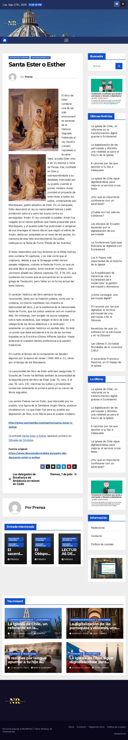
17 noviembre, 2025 (21, 633)
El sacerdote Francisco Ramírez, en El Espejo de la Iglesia (106, 362)
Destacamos (104, 620)
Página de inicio (96, 727)
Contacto (96, 536)
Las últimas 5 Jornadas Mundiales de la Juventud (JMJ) (106, 347)
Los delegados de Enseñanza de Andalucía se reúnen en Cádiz (26, 479)
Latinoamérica (43, 620)
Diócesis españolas (41, 58)
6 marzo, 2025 (80, 633)
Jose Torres (100, 633)
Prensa (28, 76)
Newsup (45, 729)
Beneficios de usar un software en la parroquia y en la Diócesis (106, 332)
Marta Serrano (42, 668)
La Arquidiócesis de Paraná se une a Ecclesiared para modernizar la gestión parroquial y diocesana (105, 279)
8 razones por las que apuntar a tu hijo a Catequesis (104, 167)
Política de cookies (102, 544)
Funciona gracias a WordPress (17, 729)
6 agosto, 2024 (81, 668)
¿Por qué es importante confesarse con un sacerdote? (105, 200)
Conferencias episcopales (21, 620)
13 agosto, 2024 (20, 668)
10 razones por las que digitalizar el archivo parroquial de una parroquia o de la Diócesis (105, 313)
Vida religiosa (29, 654)
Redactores (98, 527)
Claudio (40, 633)
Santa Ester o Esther (34, 435)
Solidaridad (14, 654)
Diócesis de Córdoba (19, 58)
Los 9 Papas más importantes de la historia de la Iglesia (106, 261)
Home (71, 727)
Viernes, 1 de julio (61, 474)
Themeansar (8, 731)
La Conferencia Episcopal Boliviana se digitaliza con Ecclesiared (106, 246)
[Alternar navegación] (66, 40)
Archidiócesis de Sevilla (69, 539)
